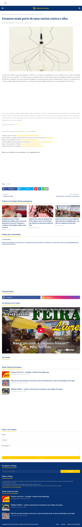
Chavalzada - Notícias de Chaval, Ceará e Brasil (25, 524)
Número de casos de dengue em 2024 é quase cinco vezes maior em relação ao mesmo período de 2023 (41, 222)
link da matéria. (18, 124)
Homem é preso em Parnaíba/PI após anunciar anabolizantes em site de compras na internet (67, 221)
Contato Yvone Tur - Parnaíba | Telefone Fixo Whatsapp (30, 372)
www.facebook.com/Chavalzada (11, 487)
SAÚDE (12, 14)
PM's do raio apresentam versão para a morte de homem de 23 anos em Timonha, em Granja (43, 381)
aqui (25, 131)
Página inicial (5, 14)
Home (57, 524)
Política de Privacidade (73, 524)
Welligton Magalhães (9, 23)
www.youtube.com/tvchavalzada (27, 135)
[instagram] (61, 297)
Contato (63, 524)
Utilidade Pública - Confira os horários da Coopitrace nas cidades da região (37, 389)
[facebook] (21, 297)
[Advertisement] (17, 96)
